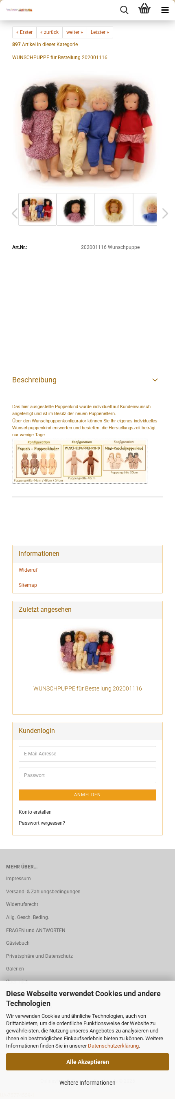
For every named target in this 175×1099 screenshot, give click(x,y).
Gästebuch (18, 943)
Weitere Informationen (87, 1082)
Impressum (18, 878)
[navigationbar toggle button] (165, 10)
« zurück (49, 32)
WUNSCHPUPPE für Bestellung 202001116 (87, 688)
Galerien (15, 969)
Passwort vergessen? (42, 823)
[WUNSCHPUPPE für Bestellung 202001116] (87, 129)
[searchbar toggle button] (124, 10)
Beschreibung (34, 379)
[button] (12, 213)
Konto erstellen (35, 812)
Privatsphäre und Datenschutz (39, 956)
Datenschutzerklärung (113, 1046)
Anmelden (87, 794)
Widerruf (28, 570)
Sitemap (28, 585)
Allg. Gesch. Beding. (27, 917)
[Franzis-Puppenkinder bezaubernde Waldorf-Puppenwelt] (16, 10)
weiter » (74, 32)
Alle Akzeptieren (87, 1062)
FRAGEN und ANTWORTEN (36, 930)
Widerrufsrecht (22, 904)
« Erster (24, 32)
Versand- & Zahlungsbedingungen (43, 892)
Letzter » (100, 32)
